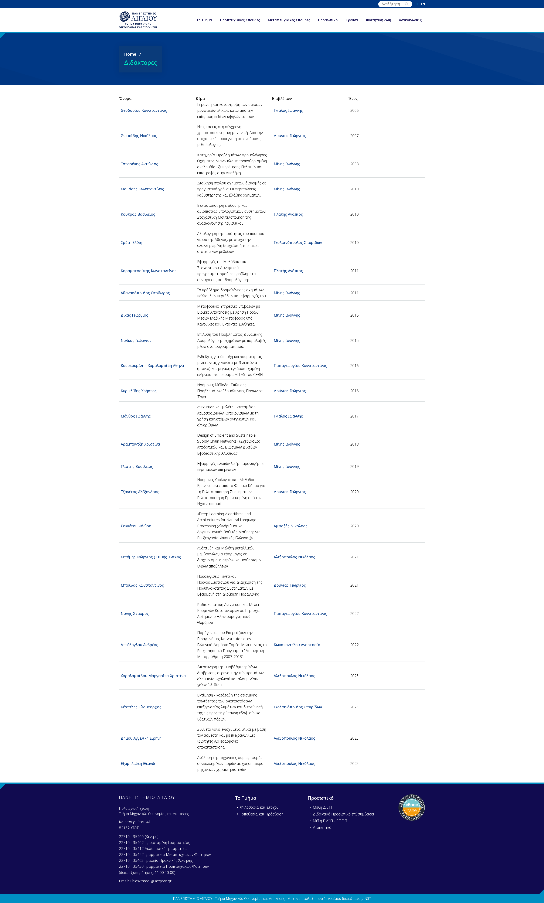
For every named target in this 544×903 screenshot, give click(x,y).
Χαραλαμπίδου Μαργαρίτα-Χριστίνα (153, 675)
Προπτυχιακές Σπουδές (240, 20)
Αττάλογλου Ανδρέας (139, 644)
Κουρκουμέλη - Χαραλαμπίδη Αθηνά (152, 365)
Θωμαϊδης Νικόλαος (139, 135)
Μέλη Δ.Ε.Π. (323, 807)
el (417, 4)
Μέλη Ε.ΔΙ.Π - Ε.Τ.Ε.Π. (330, 820)
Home (130, 54)
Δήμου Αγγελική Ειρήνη (141, 738)
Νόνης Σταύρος (135, 613)
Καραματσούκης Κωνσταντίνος (148, 270)
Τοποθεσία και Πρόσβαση (261, 814)
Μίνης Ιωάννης (287, 163)
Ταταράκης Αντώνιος (139, 163)
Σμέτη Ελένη (131, 242)
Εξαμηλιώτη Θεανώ (138, 763)
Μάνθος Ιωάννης (136, 416)
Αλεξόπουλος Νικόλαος (294, 556)
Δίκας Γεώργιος (134, 315)
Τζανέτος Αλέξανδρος (140, 491)
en (423, 4)
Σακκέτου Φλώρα (136, 525)
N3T (367, 898)
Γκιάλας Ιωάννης (288, 110)
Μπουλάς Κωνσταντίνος (142, 585)
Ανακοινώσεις (410, 20)
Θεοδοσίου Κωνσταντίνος (144, 110)
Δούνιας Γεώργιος (290, 135)
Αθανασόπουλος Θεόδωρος (145, 292)
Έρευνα (352, 20)
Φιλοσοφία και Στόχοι (259, 807)
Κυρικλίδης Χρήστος (139, 390)
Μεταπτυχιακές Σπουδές (289, 20)
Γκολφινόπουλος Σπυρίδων (298, 242)
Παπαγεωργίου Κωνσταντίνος (300, 365)
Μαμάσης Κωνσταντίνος (142, 188)
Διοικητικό (322, 827)
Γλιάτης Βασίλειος (137, 466)
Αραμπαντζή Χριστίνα (140, 444)
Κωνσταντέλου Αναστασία (297, 644)
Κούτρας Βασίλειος (138, 214)
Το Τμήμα (204, 20)
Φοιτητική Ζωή (378, 20)
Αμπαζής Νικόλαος (290, 525)
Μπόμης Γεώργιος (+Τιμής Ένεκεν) (151, 556)
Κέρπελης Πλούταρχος (141, 706)
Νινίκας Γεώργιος (136, 340)
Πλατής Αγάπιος (288, 214)
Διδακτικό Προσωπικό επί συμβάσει (343, 814)
